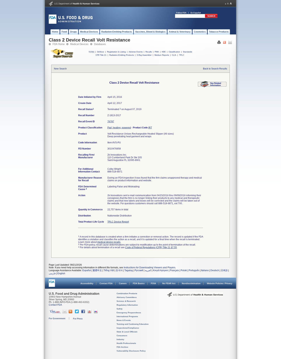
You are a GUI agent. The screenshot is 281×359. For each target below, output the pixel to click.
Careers (123, 283)
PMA (157, 52)
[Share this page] (224, 43)
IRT (150, 127)
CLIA (174, 55)
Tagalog (128, 270)
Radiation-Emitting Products (121, 55)
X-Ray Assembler (144, 55)
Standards (187, 52)
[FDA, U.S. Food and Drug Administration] (71, 23)
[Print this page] (219, 43)
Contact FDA (106, 283)
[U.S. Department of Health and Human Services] (74, 5)
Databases (100, 44)
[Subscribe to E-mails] (64, 312)
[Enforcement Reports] (212, 86)
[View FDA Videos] (90, 312)
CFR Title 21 (101, 55)
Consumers (122, 336)
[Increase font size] (231, 3)
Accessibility (86, 283)
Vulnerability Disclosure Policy (131, 351)
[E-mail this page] (230, 43)
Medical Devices (79, 44)
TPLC (181, 55)
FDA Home (59, 44)
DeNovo (100, 52)
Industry (120, 339)
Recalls (148, 52)
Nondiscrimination (191, 283)
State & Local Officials (127, 332)
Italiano (205, 270)
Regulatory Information (127, 305)
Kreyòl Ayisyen (160, 270)
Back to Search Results (215, 68)
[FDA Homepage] (52, 285)
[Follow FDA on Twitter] (77, 312)
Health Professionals (126, 343)
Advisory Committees (127, 297)
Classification (174, 52)
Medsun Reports (161, 55)
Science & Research (126, 301)
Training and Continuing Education (133, 324)
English (61, 273)
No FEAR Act (168, 283)
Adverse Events (136, 52)
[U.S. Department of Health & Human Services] (195, 295)
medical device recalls (108, 242)
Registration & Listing (116, 52)
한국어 (119, 270)
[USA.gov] (55, 312)
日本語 (224, 270)
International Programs (127, 316)
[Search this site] (211, 17)
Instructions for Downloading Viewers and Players (149, 267)
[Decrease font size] (225, 3)
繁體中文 (97, 270)
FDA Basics (139, 283)
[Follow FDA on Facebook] (83, 312)
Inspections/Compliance (128, 328)
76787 (110, 121)
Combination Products (127, 293)
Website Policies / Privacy (219, 283)
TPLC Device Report (118, 221)
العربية (148, 270)
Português (194, 270)
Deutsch (214, 270)
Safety (120, 309)
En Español (196, 13)
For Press (78, 318)
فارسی (52, 273)
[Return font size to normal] (228, 3)
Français (174, 270)
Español (86, 270)
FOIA (153, 283)
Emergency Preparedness (129, 313)
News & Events (124, 320)
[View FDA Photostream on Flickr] (96, 312)
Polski (184, 270)
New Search (60, 68)
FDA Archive (122, 347)
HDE (164, 52)
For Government (57, 318)
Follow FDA (181, 13)
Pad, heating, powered (119, 127)
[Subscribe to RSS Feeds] (71, 312)
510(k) (91, 52)
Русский (139, 270)
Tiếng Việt (109, 270)
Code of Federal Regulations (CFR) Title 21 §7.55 (151, 247)
